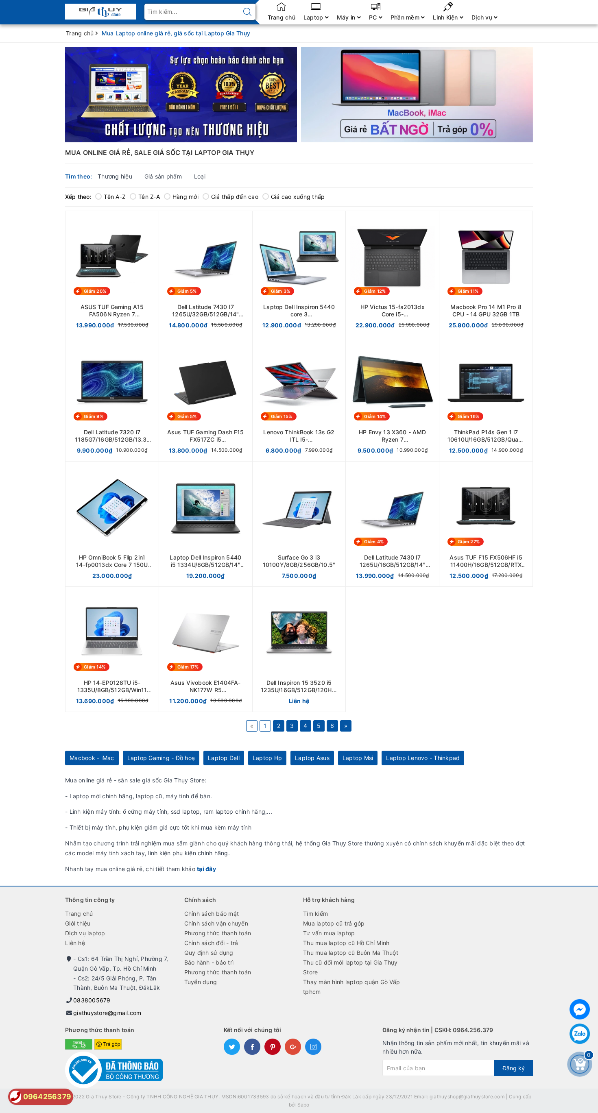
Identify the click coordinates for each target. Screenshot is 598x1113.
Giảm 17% (188, 667)
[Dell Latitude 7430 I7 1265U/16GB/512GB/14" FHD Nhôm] (392, 524)
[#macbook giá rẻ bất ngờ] (417, 95)
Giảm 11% (468, 291)
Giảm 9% (93, 416)
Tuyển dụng (200, 981)
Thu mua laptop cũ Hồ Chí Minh (346, 942)
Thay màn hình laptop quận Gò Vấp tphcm (351, 986)
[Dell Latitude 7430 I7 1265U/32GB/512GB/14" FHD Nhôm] (205, 273)
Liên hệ (75, 942)
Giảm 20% (95, 291)
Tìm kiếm (315, 913)
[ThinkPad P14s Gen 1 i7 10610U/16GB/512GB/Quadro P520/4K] (486, 398)
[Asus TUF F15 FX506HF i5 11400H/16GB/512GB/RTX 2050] (486, 524)
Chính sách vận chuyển (216, 923)
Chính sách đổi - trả (211, 942)
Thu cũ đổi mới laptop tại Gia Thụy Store (350, 967)
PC (374, 17)
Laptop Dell (224, 757)
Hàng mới (185, 196)
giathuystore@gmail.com (107, 1012)
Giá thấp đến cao (234, 196)
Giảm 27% (469, 542)
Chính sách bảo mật (211, 913)
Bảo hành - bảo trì (209, 962)
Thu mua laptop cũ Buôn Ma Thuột (350, 952)
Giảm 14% (375, 416)
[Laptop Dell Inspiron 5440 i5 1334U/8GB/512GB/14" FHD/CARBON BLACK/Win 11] (205, 524)
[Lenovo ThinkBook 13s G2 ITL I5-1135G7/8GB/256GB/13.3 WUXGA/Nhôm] (299, 398)
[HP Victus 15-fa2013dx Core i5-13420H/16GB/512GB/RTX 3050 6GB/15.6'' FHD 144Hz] (392, 273)
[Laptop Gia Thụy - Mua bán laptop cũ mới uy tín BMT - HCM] (100, 9)
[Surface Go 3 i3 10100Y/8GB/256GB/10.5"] (299, 524)
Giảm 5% (187, 291)
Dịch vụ (482, 17)
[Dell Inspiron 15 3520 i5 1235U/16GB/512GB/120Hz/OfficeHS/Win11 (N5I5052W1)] (299, 649)
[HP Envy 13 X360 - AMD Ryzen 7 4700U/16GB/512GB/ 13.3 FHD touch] (392, 398)
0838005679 (92, 1000)
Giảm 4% (374, 542)
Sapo (303, 1105)
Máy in (347, 17)
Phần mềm (406, 17)
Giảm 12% (375, 291)
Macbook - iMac (92, 757)
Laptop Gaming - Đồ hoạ (161, 757)
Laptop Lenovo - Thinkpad (423, 757)
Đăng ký (513, 1068)
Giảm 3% (280, 291)
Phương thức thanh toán (217, 933)
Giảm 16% (468, 416)
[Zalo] (580, 1034)
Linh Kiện (446, 17)
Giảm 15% (281, 416)
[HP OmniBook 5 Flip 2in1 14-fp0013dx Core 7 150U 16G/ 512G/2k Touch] (112, 524)
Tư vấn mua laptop (329, 933)
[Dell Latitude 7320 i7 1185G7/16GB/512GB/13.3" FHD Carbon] (112, 398)
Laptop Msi (358, 757)
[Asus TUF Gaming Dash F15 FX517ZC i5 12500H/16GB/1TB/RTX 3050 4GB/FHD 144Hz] (205, 398)
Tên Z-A (149, 196)
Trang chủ (281, 17)
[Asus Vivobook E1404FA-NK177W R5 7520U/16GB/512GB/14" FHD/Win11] (205, 649)
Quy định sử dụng (209, 952)
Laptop (314, 17)
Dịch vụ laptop (85, 933)
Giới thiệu (78, 923)
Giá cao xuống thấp (298, 196)
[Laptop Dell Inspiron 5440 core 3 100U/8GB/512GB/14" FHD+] (299, 273)
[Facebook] (580, 1009)
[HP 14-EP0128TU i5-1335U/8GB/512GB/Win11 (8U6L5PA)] (112, 649)
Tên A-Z (115, 196)
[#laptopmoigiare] (181, 94)
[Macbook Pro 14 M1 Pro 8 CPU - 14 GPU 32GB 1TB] (486, 273)
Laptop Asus (312, 757)
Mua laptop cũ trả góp (333, 923)
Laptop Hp (267, 757)
